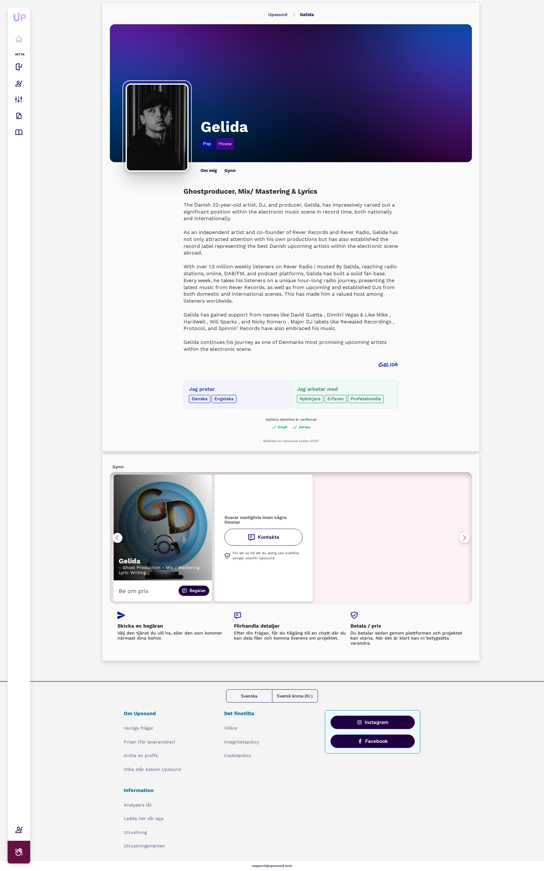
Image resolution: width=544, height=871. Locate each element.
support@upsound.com (272, 866)
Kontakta (268, 537)
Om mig (209, 170)
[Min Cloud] (19, 116)
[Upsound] (19, 20)
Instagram (376, 722)
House (224, 144)
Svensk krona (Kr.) (295, 696)
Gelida (307, 14)
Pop (207, 144)
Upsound (277, 14)
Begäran (198, 591)
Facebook (376, 741)
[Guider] (19, 132)
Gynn (230, 170)
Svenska (249, 696)
